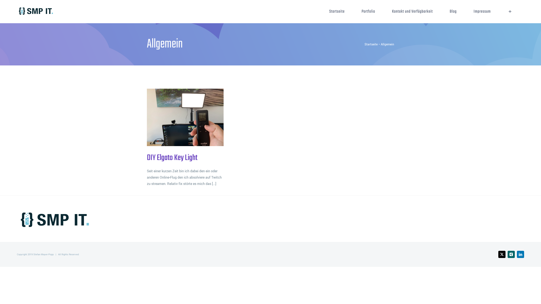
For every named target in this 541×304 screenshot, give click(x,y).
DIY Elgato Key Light (178, 117)
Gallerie (192, 117)
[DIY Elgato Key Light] (185, 117)
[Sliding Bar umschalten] (510, 11)
